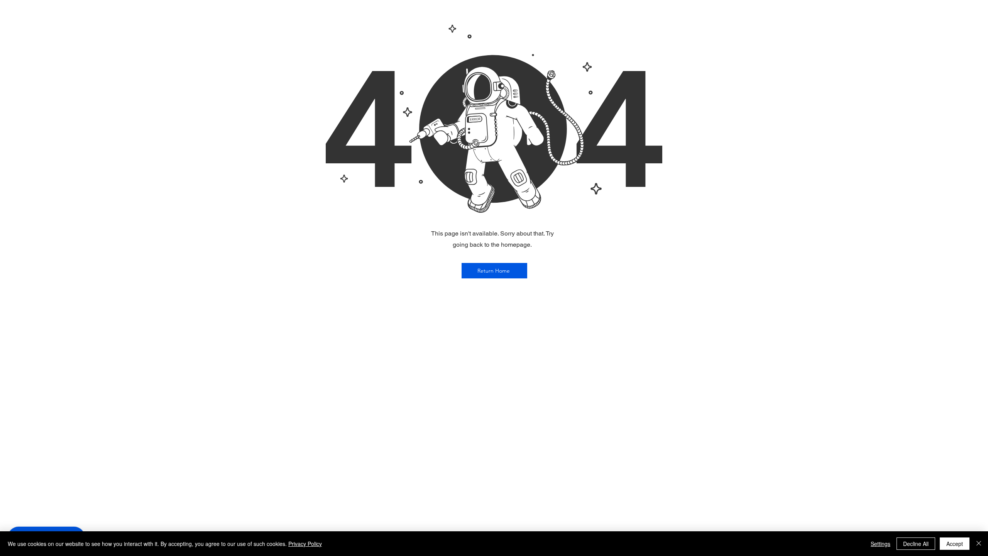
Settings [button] (880, 544)
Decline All (916, 544)
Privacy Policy (305, 544)
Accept (954, 544)
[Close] (978, 543)
